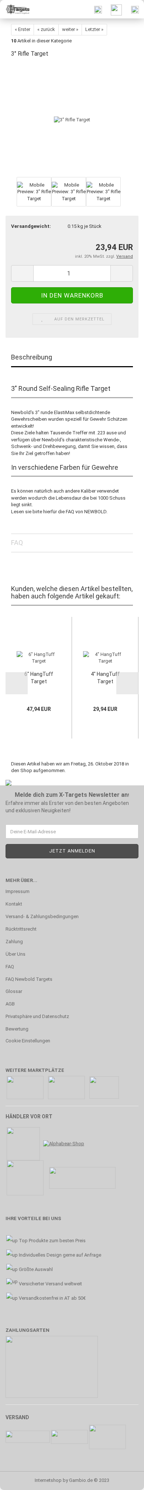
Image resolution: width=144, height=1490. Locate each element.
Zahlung (14, 941)
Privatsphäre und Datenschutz (37, 1016)
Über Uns (15, 954)
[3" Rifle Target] (72, 119)
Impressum (18, 891)
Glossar (14, 991)
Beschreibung (31, 357)
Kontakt (14, 904)
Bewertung (17, 1029)
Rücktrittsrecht (21, 929)
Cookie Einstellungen (28, 1040)
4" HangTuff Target (105, 677)
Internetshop (48, 1480)
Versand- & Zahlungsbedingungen (42, 916)
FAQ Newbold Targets (29, 979)
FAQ (17, 542)
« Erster (22, 29)
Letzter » (94, 29)
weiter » (70, 29)
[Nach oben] (124, 1479)
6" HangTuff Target (38, 677)
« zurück (46, 29)
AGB (10, 1004)
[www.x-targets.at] (15, 9)
